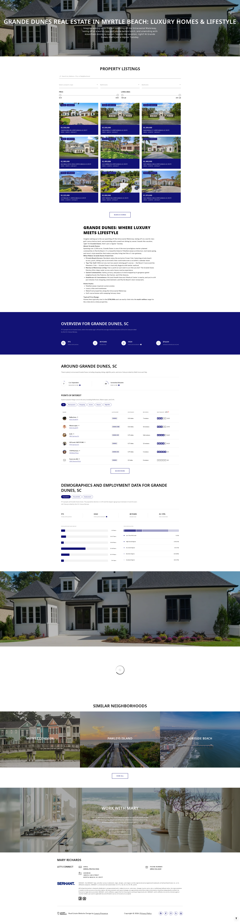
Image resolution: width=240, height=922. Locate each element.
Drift (70, 434)
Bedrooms (145, 85)
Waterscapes (73, 425)
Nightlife (108, 404)
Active (91, 404)
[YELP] (176, 913)
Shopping (83, 404)
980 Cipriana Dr (74, 436)
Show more (120, 471)
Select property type (66, 85)
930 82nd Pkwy (74, 453)
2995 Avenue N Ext (75, 461)
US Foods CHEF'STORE (76, 442)
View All (120, 776)
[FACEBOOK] (166, 913)
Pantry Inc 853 (73, 459)
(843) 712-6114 (155, 869)
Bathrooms (104, 85)
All (64, 404)
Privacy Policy (146, 913)
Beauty (99, 404)
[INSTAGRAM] (171, 913)
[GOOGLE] (161, 913)
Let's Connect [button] (120, 832)
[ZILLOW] (181, 913)
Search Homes (120, 215)
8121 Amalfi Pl (73, 419)
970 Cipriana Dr (74, 444)
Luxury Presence (101, 913)
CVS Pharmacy (73, 450)
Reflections (72, 417)
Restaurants (72, 404)
